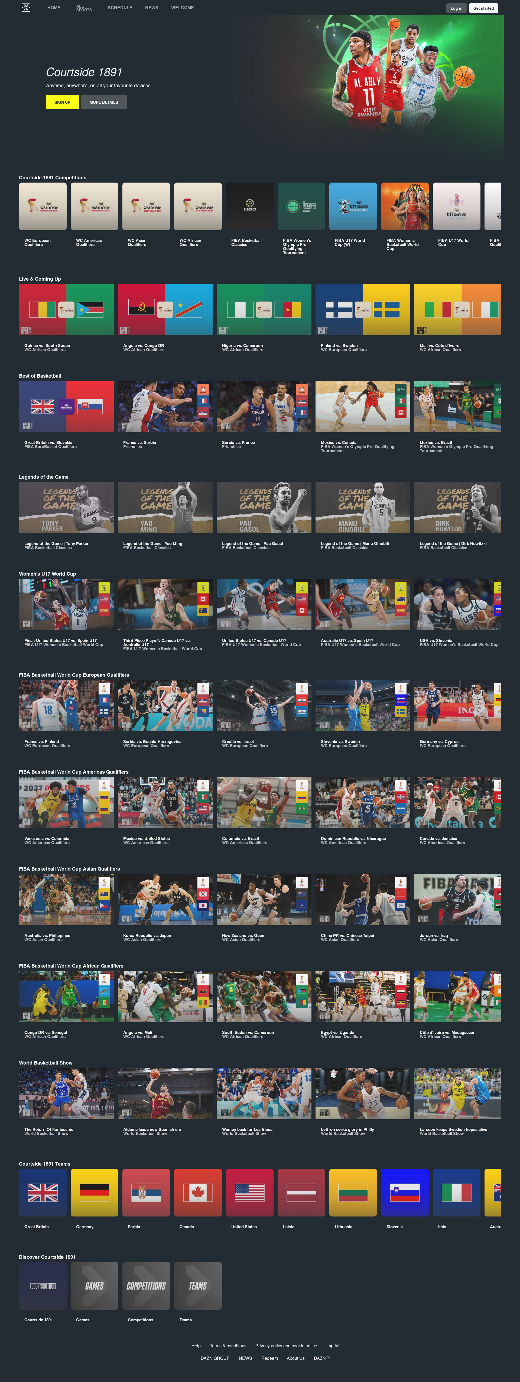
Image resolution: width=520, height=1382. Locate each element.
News (151, 7)
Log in (457, 8)
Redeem (269, 1358)
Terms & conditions (228, 1345)
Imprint (332, 1345)
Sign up (62, 102)
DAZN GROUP (215, 1358)
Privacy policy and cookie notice (286, 1345)
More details (104, 102)
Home (53, 7)
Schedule (120, 7)
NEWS (245, 1358)
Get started (483, 8)
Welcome (182, 7)
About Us (296, 1358)
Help (196, 1345)
